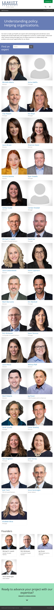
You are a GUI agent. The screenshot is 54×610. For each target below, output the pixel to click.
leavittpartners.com (27, 608)
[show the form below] (27, 599)
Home (44, 10)
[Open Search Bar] (45, 6)
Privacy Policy (50, 608)
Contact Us (48, 1)
